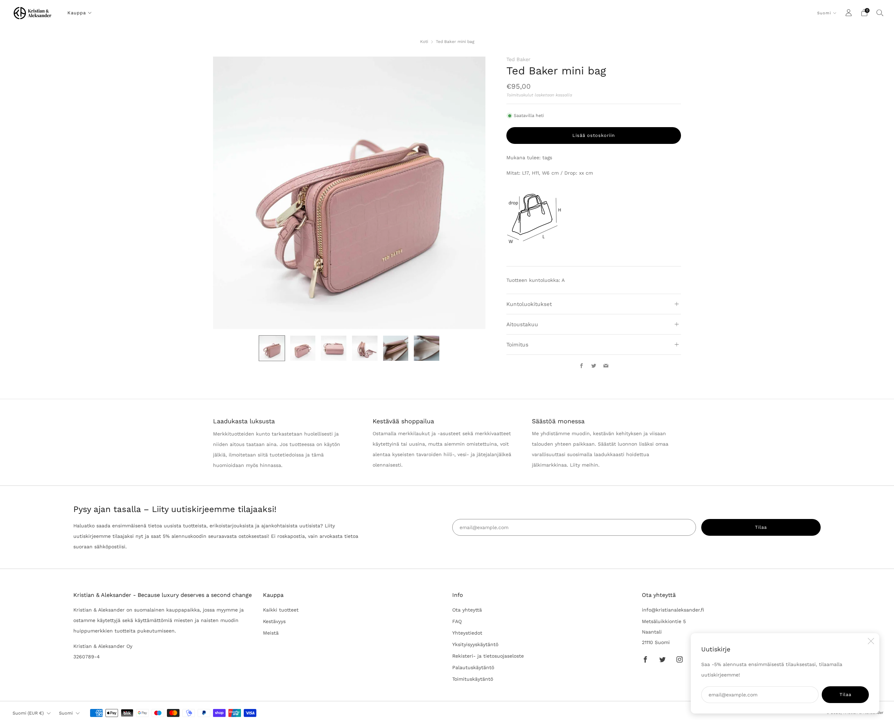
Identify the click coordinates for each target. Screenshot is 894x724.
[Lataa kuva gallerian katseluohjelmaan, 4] (365, 348)
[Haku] (880, 12)
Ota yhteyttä (467, 610)
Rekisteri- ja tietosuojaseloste (488, 656)
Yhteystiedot (467, 633)
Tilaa (845, 694)
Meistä (271, 633)
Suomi (824, 13)
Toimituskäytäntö (472, 679)
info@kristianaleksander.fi (673, 610)
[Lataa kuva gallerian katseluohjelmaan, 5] (396, 348)
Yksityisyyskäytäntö (475, 644)
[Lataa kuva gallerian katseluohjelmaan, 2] (303, 348)
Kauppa (76, 12)
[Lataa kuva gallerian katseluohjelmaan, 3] (334, 348)
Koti (424, 41)
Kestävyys (274, 621)
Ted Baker (518, 59)
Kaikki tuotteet (281, 610)
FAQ (457, 621)
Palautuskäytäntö (473, 667)
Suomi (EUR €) (28, 713)
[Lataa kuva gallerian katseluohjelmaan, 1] (272, 348)
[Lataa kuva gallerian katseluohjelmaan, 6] (426, 348)
